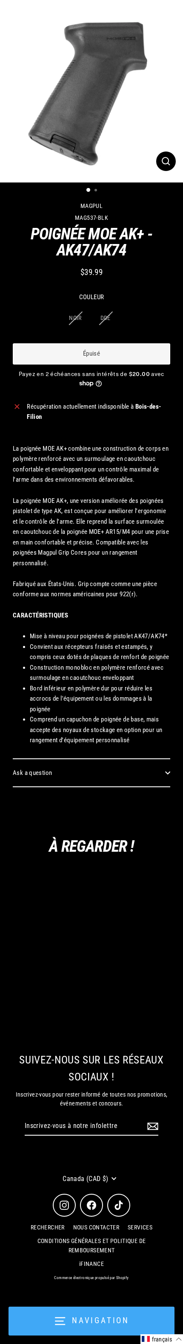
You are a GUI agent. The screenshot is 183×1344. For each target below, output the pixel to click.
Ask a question (32, 773)
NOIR (75, 317)
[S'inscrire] (151, 1126)
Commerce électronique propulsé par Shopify (91, 1278)
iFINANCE (91, 1263)
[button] (161, 1339)
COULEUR (91, 297)
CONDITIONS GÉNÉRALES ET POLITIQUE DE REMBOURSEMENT (91, 1245)
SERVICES (140, 1227)
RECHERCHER (48, 1227)
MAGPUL (91, 205)
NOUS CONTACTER (96, 1227)
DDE (105, 317)
